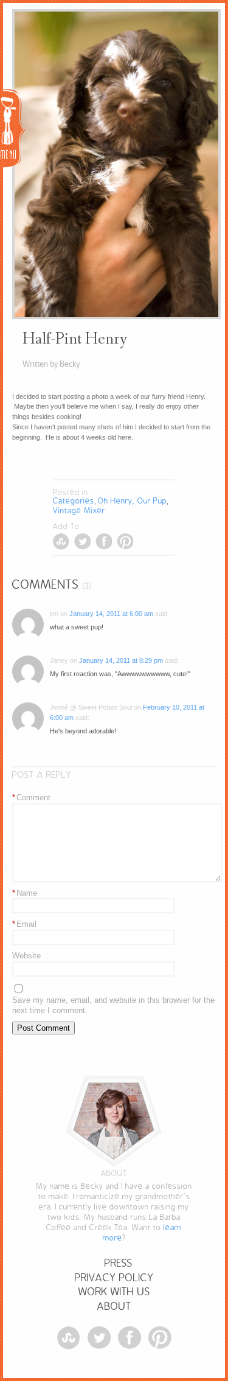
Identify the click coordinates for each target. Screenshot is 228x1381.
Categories (73, 500)
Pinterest (125, 541)
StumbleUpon (61, 541)
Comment (31, 797)
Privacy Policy (114, 1278)
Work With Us (114, 1292)
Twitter (82, 541)
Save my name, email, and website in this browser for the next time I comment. (113, 1005)
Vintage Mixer (79, 510)
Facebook (103, 541)
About (114, 1306)
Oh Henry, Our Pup (132, 500)
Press (119, 1263)
